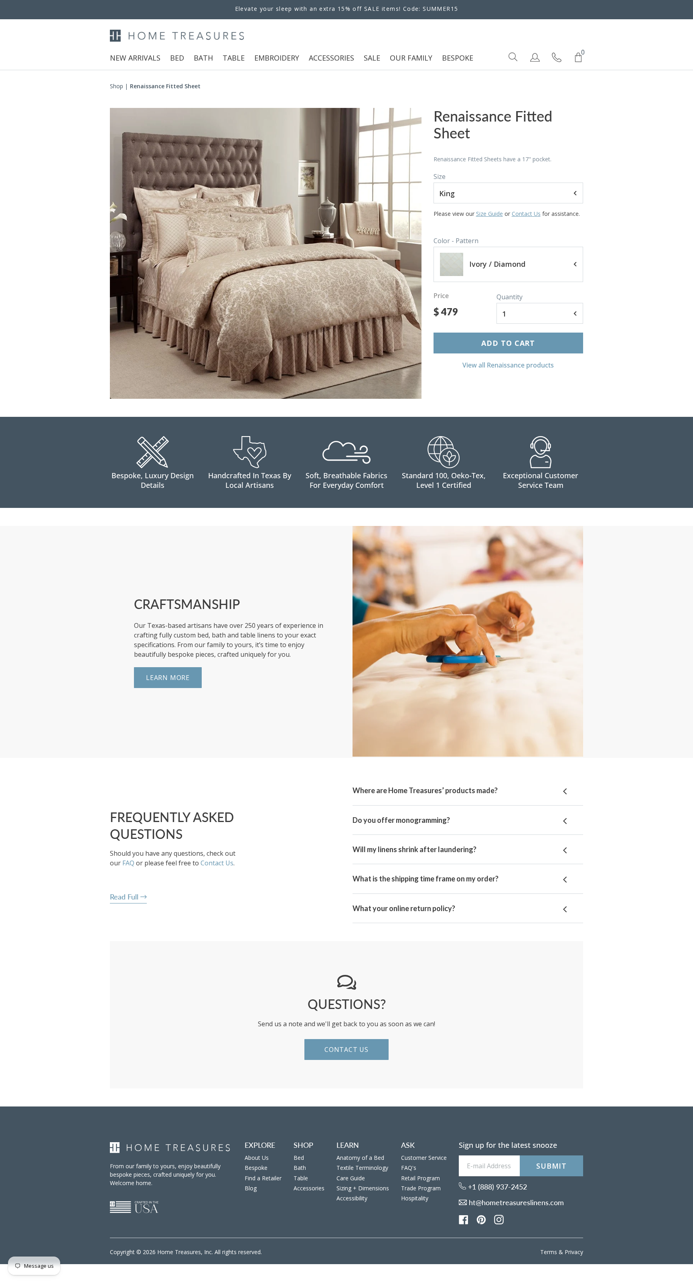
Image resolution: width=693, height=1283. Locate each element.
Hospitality (414, 1198)
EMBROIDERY (276, 58)
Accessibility (351, 1198)
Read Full (125, 896)
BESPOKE (457, 58)
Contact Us (526, 213)
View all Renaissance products (508, 365)
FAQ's (408, 1167)
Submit (551, 1166)
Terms (548, 1252)
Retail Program (420, 1178)
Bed (299, 1157)
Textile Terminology (362, 1167)
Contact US (346, 1049)
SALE (372, 58)
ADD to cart (508, 343)
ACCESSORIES (331, 58)
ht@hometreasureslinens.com (515, 1202)
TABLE (234, 58)
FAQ (128, 863)
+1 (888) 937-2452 (496, 1186)
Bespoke (256, 1167)
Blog (251, 1188)
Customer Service (424, 1157)
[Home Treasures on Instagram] (499, 1218)
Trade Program (421, 1188)
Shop (116, 86)
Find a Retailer (263, 1178)
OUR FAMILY (411, 58)
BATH (203, 58)
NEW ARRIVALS (135, 58)
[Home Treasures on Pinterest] (481, 1218)
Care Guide (350, 1178)
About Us (257, 1157)
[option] (265, 253)
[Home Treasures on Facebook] (463, 1218)
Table (301, 1178)
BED (177, 58)
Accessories (309, 1188)
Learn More (168, 677)
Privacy (574, 1252)
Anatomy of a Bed (360, 1157)
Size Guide (489, 213)
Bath (300, 1167)
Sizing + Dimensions (362, 1188)
